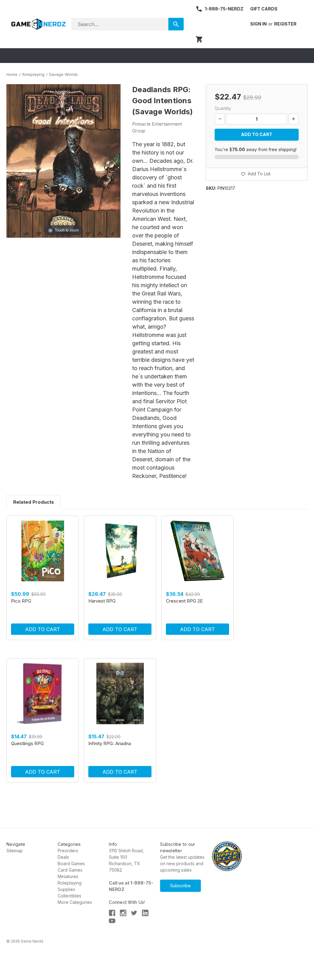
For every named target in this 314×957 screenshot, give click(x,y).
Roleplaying (70, 882)
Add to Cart (42, 629)
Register (285, 23)
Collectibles (69, 895)
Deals (63, 857)
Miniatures (68, 876)
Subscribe (180, 885)
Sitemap (14, 850)
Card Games (70, 870)
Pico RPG (21, 601)
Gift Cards (264, 8)
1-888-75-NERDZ (224, 8)
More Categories (75, 902)
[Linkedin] (145, 913)
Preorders (68, 850)
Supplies (66, 889)
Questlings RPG (27, 743)
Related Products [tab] (33, 502)
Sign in (258, 23)
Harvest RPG (102, 601)
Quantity (223, 108)
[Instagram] (123, 913)
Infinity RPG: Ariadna (109, 743)
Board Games (71, 863)
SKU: (211, 188)
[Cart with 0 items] (199, 39)
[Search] (175, 24)
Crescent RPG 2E (184, 601)
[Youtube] (112, 921)
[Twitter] (134, 913)
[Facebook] (112, 913)
